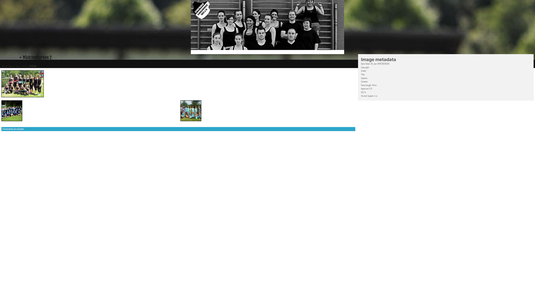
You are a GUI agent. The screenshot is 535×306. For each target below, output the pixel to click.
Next (347, 25)
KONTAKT (292, 140)
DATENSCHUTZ (309, 140)
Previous (188, 25)
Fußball (33, 66)
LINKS (339, 140)
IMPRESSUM (327, 140)
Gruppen (9, 57)
